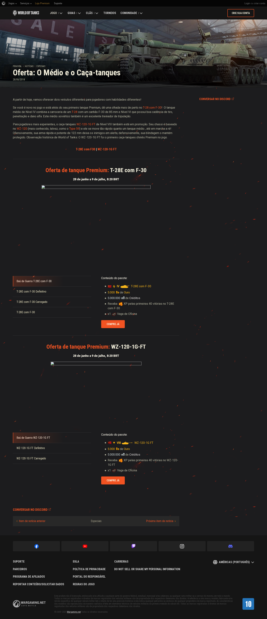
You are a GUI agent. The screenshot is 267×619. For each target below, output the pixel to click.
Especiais (41, 66)
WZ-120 (21, 128)
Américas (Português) (234, 562)
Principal (17, 66)
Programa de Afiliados (29, 576)
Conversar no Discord (214, 99)
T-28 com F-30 (152, 107)
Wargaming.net (74, 612)
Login (247, 3)
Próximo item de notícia (159, 521)
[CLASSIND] (248, 604)
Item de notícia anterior (32, 521)
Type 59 (74, 128)
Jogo (53, 13)
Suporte (19, 561)
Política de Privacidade (89, 569)
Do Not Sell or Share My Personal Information (147, 569)
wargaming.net (29, 604)
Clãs (89, 13)
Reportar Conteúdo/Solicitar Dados (38, 584)
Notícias (29, 66)
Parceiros (20, 569)
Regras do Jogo (84, 584)
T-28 (74, 112)
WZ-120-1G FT (85, 124)
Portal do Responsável (89, 576)
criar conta (259, 3)
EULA (76, 561)
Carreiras (121, 561)
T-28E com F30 (85, 149)
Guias (71, 13)
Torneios (109, 13)
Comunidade (128, 13)
